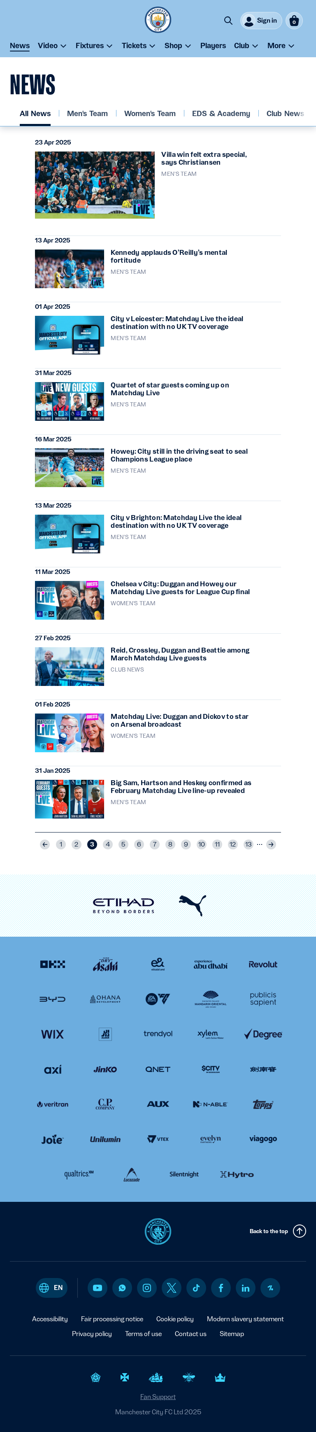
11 (217, 844)
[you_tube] (97, 1288)
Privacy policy (92, 1333)
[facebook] (221, 1288)
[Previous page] (45, 844)
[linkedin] (245, 1288)
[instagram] (147, 1288)
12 (233, 844)
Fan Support (158, 1396)
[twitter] (172, 1288)
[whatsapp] (122, 1288)
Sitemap (232, 1333)
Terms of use (143, 1333)
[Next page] (271, 844)
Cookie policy (175, 1318)
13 (248, 844)
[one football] (270, 1288)
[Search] (228, 20)
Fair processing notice (112, 1318)
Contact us (191, 1333)
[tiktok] (196, 1288)
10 (201, 844)
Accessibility (50, 1318)
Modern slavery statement (245, 1318)
